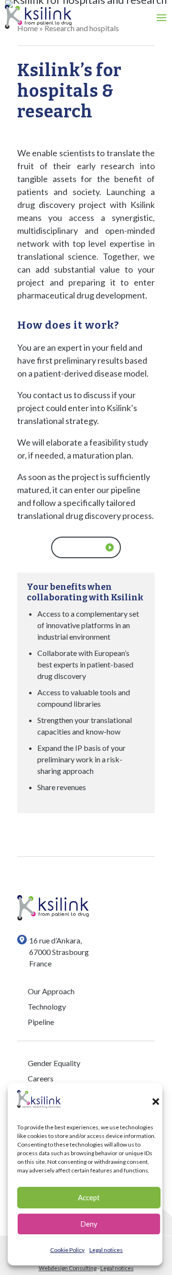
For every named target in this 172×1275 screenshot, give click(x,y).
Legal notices (106, 1249)
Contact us (80, 547)
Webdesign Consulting (68, 1268)
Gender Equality (54, 1063)
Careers (41, 1078)
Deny (88, 1223)
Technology (47, 1006)
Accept (89, 1197)
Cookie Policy (67, 1249)
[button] (156, 1101)
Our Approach (51, 991)
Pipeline (41, 1021)
